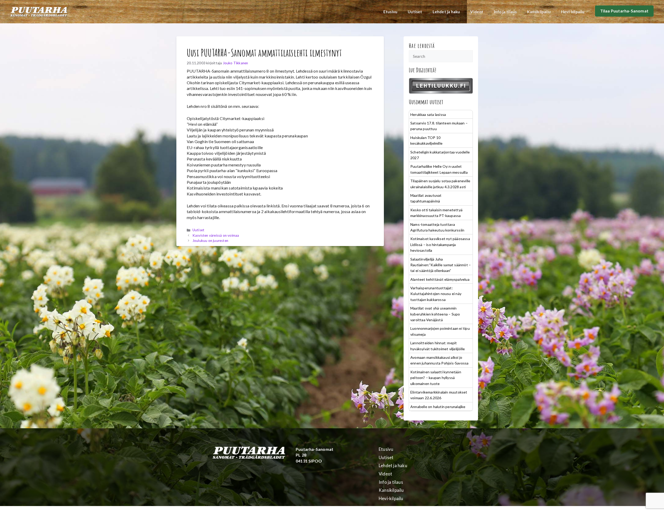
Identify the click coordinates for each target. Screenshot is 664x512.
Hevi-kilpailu (573, 11)
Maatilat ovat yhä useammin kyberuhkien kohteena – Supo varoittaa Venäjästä (435, 314)
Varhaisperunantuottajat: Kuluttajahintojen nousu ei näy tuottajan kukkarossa (435, 294)
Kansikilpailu (539, 11)
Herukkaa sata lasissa (428, 114)
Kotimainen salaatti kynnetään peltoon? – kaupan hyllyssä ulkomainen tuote (435, 378)
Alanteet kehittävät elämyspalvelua (439, 279)
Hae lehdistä (422, 46)
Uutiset (415, 11)
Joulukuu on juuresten (210, 241)
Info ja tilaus (505, 11)
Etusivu (390, 11)
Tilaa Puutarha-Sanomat (624, 10)
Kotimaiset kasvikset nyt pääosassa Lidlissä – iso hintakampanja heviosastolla (440, 244)
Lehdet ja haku (446, 11)
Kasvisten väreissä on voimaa (215, 235)
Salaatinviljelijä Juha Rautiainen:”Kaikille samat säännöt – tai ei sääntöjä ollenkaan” (440, 265)
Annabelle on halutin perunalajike (438, 406)
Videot (476, 11)
